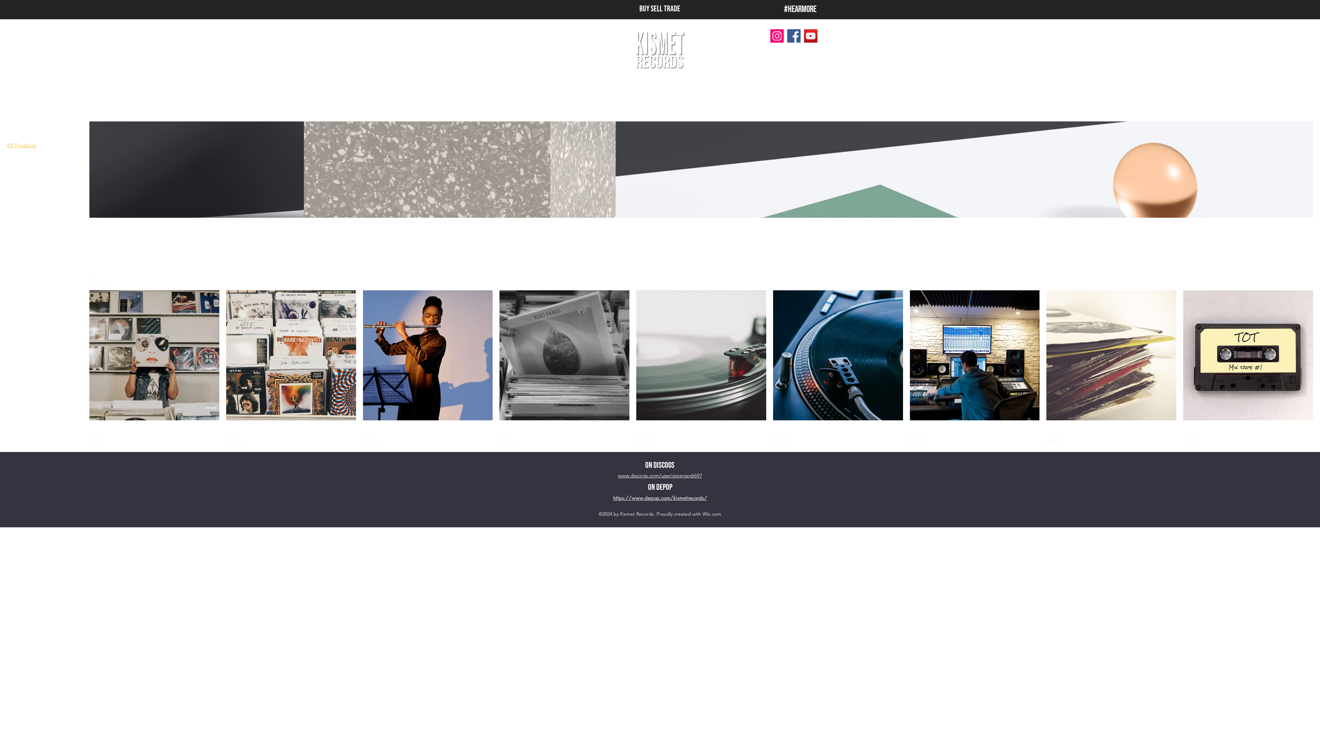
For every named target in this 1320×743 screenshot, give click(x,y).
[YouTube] (810, 36)
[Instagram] (777, 36)
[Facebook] (794, 36)
